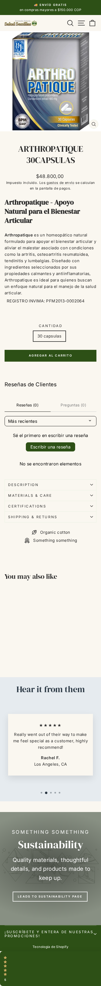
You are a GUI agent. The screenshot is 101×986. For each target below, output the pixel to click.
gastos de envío (60, 183)
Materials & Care (30, 495)
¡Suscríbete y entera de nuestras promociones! (49, 934)
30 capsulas (49, 336)
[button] (50, 968)
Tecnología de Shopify (50, 947)
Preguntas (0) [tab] (73, 405)
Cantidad (50, 326)
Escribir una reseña (50, 447)
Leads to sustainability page (50, 896)
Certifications (27, 506)
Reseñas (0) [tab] (27, 405)
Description (23, 485)
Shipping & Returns (32, 517)
